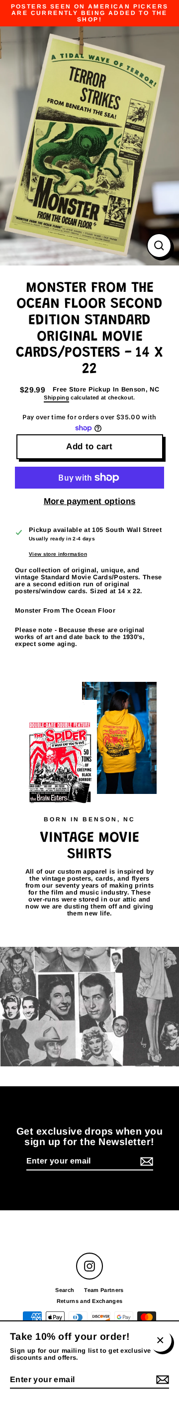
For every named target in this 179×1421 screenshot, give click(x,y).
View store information (58, 554)
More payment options (89, 501)
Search (64, 1290)
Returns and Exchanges (90, 1301)
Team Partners (103, 1290)
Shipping (56, 397)
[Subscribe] (145, 1161)
